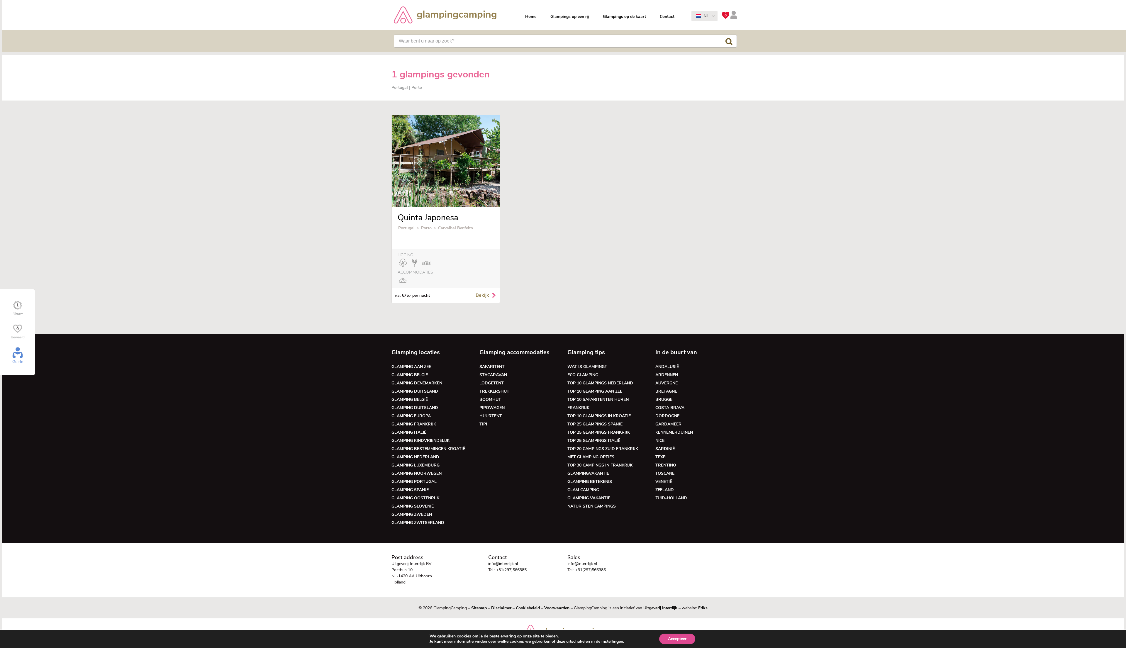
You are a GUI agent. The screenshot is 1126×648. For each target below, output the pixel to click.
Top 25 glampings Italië (593, 440)
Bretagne (666, 391)
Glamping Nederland (415, 457)
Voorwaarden (556, 608)
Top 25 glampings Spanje (595, 424)
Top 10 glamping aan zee (594, 391)
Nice (659, 440)
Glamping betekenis (589, 481)
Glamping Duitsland (414, 391)
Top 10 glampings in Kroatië (599, 416)
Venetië (663, 481)
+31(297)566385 (511, 570)
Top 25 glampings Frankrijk (598, 432)
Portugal (406, 228)
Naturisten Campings (591, 506)
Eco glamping (582, 375)
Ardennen (666, 375)
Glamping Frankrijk (413, 424)
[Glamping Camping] (445, 15)
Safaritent (492, 366)
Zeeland (664, 490)
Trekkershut (494, 391)
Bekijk (482, 295)
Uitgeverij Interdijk (660, 608)
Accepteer (677, 639)
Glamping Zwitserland (417, 522)
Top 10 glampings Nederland (600, 383)
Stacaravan (493, 375)
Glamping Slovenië (412, 506)
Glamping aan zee (411, 366)
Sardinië (665, 449)
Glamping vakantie (588, 498)
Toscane (664, 473)
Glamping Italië (408, 432)
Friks (703, 608)
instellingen (612, 641)
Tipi (483, 424)
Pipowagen (492, 407)
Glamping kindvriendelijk (420, 440)
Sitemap (479, 608)
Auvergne (666, 383)
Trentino (665, 465)
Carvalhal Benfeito (455, 228)
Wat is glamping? (586, 366)
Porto (426, 228)
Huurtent (490, 416)
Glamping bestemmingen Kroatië (428, 449)
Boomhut (490, 399)
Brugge (663, 399)
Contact (667, 16)
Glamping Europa (411, 416)
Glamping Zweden (411, 514)
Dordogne (667, 416)
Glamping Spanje (410, 490)
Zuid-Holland (671, 498)
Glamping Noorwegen (416, 473)
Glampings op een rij (569, 16)
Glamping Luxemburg (415, 465)
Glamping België (409, 375)
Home (530, 16)
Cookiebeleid (528, 608)
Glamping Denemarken (416, 383)
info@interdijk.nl (503, 563)
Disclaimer (501, 608)
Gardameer (668, 424)
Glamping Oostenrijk (415, 498)
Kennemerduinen (674, 432)
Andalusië (667, 366)
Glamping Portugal (414, 481)
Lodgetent (491, 383)
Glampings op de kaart (624, 16)
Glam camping (583, 490)
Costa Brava (669, 407)
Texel (661, 457)
